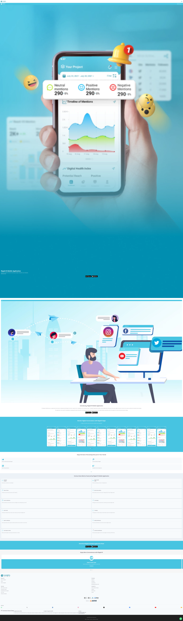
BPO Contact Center (4, 587)
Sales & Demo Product (95, 587)
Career (93, 592)
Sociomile (93, 581)
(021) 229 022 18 (82, 613)
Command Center (4, 589)
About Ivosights (3, 579)
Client (2, 581)
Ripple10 (93, 579)
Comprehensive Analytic (5, 590)
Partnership (93, 590)
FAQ (85, 619)
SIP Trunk (2, 592)
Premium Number (4, 593)
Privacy (88, 619)
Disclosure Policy (95, 619)
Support (93, 589)
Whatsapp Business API (95, 584)
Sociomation (93, 582)
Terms (91, 619)
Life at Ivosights (3, 582)
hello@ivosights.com (82, 612)
